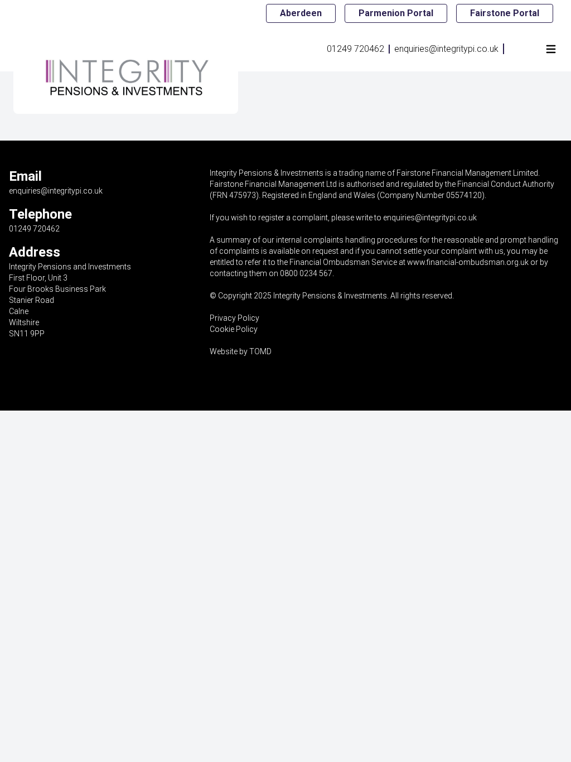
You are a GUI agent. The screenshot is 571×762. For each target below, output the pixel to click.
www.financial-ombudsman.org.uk (468, 262)
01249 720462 (355, 49)
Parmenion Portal (396, 13)
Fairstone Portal (504, 13)
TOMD (260, 351)
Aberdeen (301, 13)
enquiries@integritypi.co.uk (446, 49)
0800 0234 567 (306, 273)
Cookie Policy (234, 329)
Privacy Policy (234, 318)
